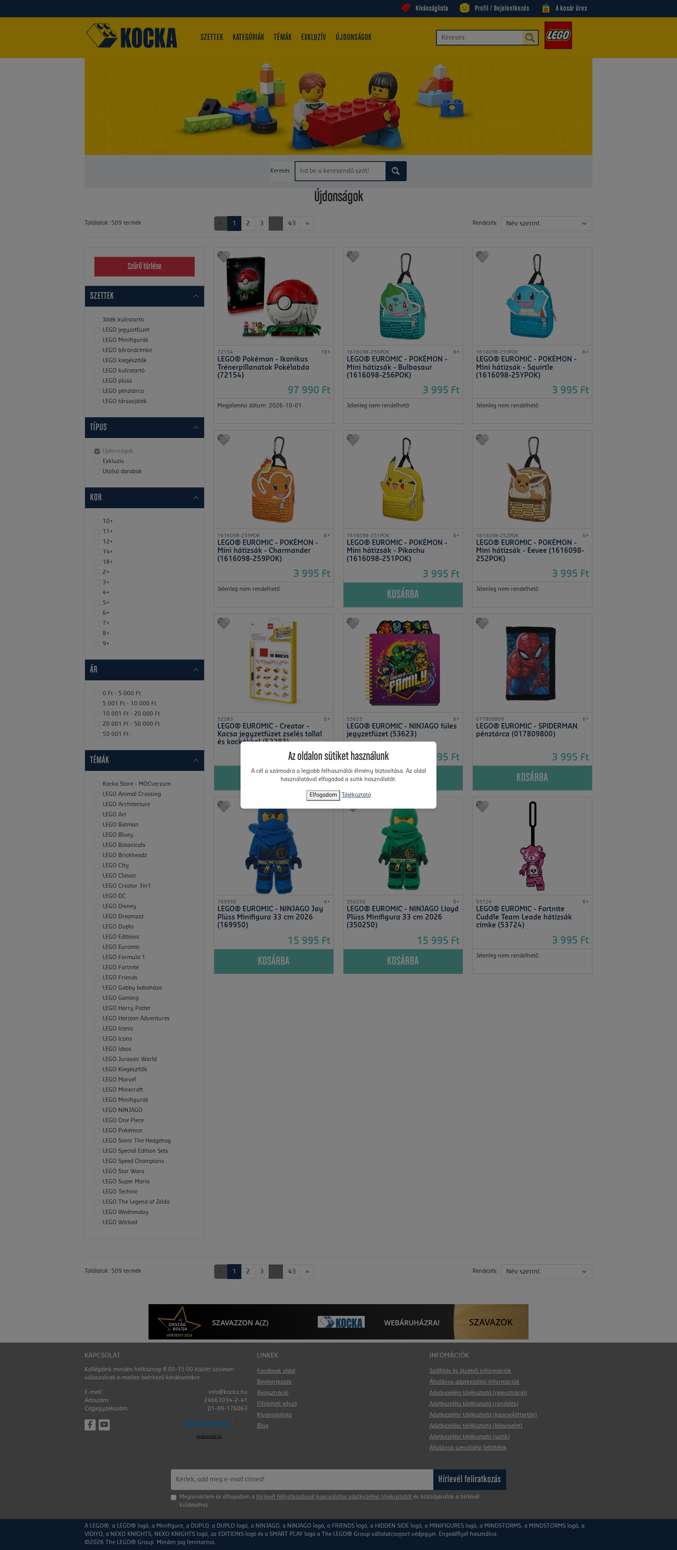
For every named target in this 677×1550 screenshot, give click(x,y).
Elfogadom (323, 795)
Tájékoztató (356, 795)
